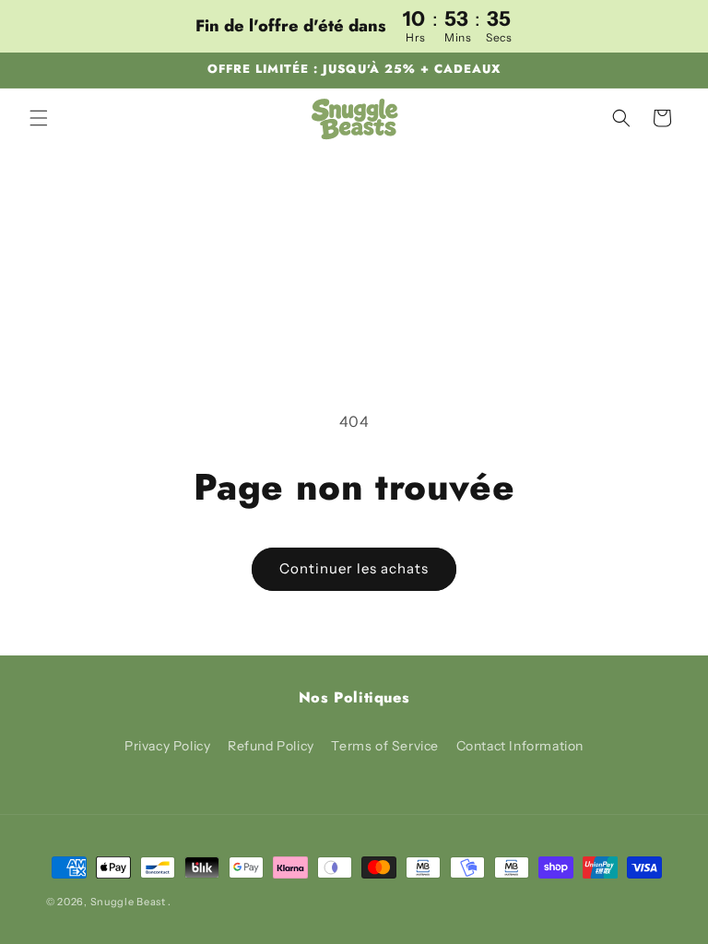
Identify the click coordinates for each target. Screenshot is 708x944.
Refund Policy (271, 746)
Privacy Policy (167, 746)
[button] (38, 118)
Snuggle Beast (128, 901)
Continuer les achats (354, 568)
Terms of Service (385, 746)
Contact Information (520, 746)
